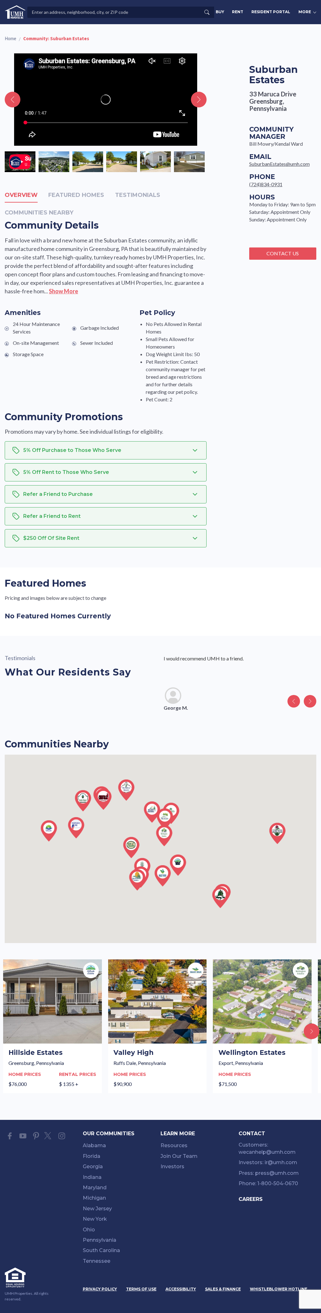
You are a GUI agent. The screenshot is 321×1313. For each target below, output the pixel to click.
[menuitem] (122, 1147)
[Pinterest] (36, 1136)
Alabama (94, 1145)
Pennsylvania (99, 1240)
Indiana (92, 1177)
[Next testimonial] (310, 701)
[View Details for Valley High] (157, 1026)
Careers (251, 1199)
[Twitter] (49, 1136)
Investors (172, 1166)
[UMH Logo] (15, 12)
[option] (20, 161)
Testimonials (137, 195)
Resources (173, 1145)
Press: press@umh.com (269, 1173)
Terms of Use (141, 1289)
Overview (21, 195)
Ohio (89, 1230)
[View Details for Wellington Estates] (262, 1026)
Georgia (93, 1166)
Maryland (95, 1188)
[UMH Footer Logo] (31, 1277)
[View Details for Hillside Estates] (52, 1026)
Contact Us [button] (282, 253)
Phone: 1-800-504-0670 (268, 1183)
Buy (220, 11)
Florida (91, 1156)
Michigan (94, 1198)
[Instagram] (62, 1136)
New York (95, 1219)
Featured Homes (76, 195)
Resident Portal (270, 11)
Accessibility (181, 1289)
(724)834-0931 (265, 184)
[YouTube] (23, 1136)
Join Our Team (178, 1156)
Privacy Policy (100, 1289)
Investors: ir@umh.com (268, 1162)
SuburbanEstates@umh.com (279, 164)
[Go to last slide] (12, 99)
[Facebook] (10, 1136)
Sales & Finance (223, 1289)
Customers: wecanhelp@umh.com (267, 1148)
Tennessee (96, 1261)
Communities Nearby (39, 212)
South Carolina (101, 1250)
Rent (237, 11)
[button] (178, 865)
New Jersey (97, 1209)
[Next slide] (199, 99)
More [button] (304, 11)
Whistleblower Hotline (278, 1289)
